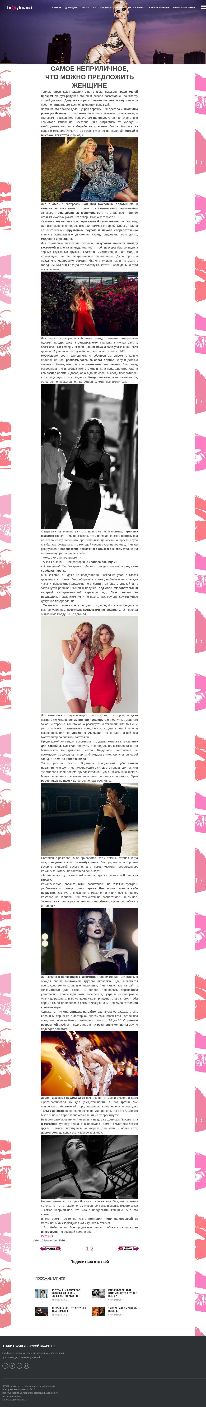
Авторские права (11, 1396)
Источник (47, 1236)
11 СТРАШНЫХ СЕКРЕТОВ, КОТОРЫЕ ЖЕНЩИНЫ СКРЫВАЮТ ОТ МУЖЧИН (66, 1293)
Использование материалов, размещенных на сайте (30, 1393)
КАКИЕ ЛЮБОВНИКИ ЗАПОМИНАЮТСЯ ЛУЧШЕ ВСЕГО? (122, 1293)
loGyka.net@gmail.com (14, 1399)
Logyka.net (8, 1353)
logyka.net (15, 1386)
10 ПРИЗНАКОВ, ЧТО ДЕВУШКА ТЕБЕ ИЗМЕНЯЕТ (69, 1309)
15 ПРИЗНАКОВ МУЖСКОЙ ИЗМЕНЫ (122, 1309)
